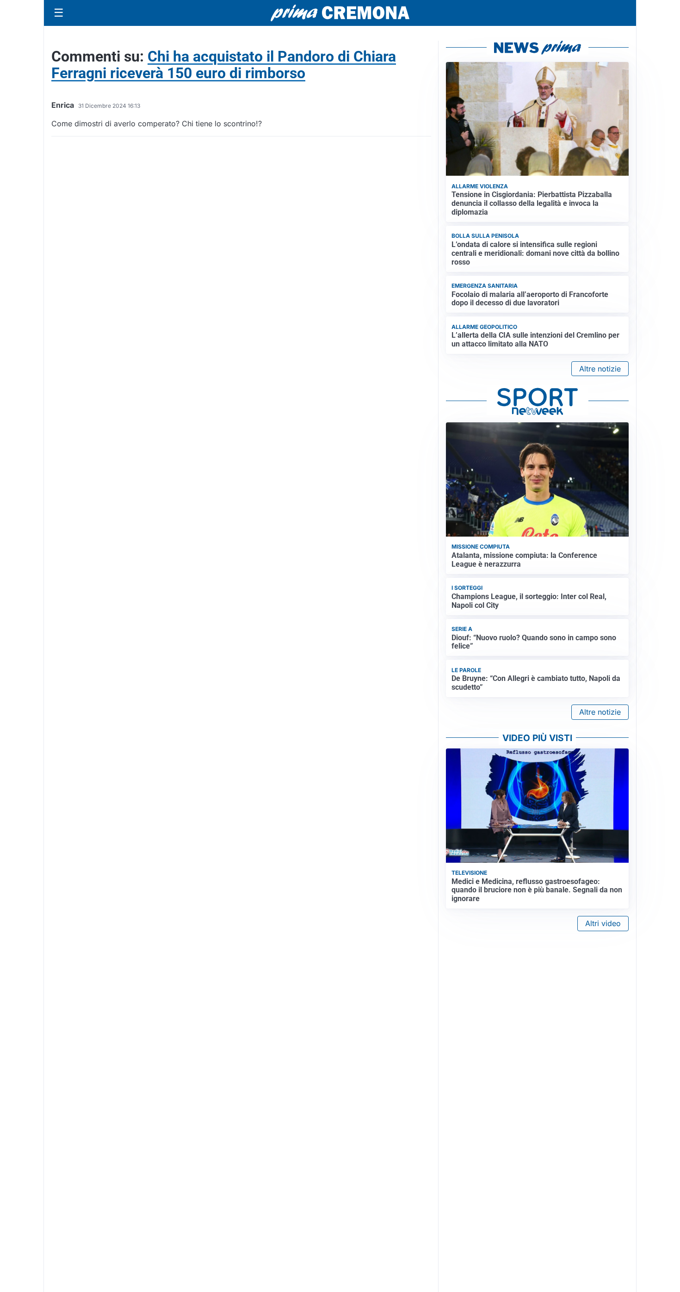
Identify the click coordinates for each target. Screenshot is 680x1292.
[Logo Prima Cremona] (340, 13)
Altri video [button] (603, 923)
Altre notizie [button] (600, 368)
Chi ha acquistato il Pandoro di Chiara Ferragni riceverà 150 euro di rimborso (223, 65)
